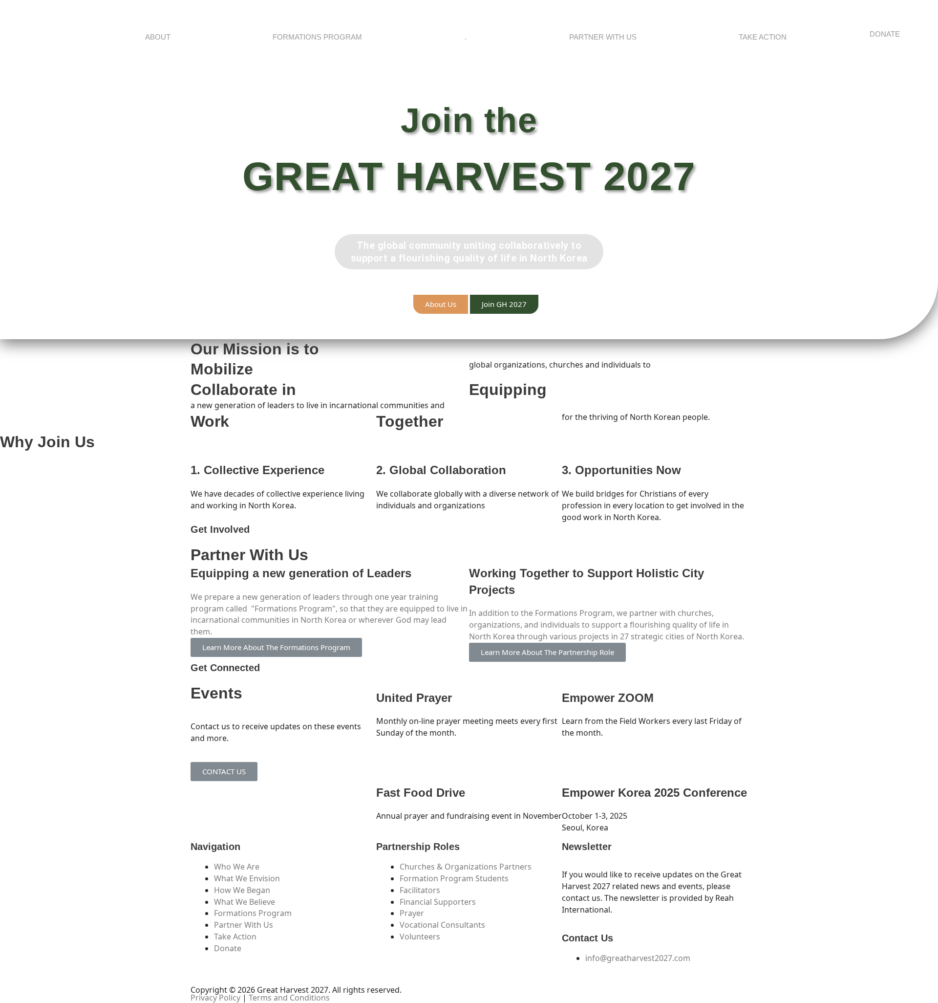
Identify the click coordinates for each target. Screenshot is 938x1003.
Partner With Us (603, 37)
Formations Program (317, 37)
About (158, 37)
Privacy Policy (215, 997)
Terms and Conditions (289, 997)
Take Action (763, 37)
